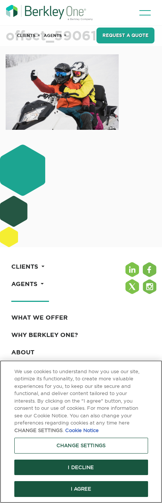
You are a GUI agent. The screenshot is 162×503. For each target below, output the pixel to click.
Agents (53, 35)
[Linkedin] (132, 269)
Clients (27, 35)
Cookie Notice (82, 430)
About (22, 352)
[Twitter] (132, 286)
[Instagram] (149, 286)
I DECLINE (81, 467)
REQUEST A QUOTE (125, 35)
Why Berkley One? (44, 334)
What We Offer (39, 317)
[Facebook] (149, 269)
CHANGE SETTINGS (81, 445)
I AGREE (81, 488)
